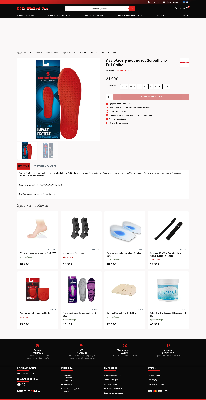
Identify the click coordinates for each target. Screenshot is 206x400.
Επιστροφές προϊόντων (113, 388)
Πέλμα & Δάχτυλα (68, 52)
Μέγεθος (112, 85)
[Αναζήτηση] (132, 8)
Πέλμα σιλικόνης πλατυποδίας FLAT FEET (38, 253)
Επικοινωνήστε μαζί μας (113, 393)
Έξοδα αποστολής (111, 384)
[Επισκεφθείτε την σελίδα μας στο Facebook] (19, 384)
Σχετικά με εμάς (154, 375)
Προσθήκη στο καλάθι (151, 97)
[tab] (23, 166)
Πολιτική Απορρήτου (156, 384)
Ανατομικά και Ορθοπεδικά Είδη (45, 52)
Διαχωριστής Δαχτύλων (73, 253)
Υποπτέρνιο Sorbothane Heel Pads (35, 313)
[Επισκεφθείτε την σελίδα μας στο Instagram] (23, 384)
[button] (26, 15)
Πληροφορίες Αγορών (112, 375)
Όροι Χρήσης (153, 380)
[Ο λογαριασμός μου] (176, 8)
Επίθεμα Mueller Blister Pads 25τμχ (122, 313)
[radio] (124, 86)
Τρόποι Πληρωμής (111, 380)
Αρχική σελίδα (23, 52)
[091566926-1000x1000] (58, 99)
